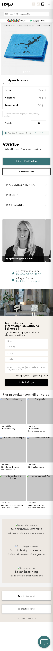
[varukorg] (43, 4)
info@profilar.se (24, 278)
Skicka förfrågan (26, 383)
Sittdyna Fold (33, 429)
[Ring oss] (38, 4)
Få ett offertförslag (26, 161)
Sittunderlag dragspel (10, 467)
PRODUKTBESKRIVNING (20, 185)
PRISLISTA (12, 195)
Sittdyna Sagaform (36, 467)
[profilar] (9, 5)
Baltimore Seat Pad (36, 505)
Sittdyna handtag (8, 429)
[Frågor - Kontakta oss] (33, 4)
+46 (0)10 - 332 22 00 (28, 272)
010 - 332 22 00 (28, 596)
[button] (4, 49)
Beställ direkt (26, 172)
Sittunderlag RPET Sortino (12, 505)
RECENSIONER (15, 205)
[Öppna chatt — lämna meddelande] (44, 642)
